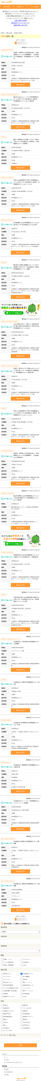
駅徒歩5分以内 (7, 1014)
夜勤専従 (25, 1019)
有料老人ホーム (7, 973)
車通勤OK (25, 1011)
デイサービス (6, 979)
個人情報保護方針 (8, 1072)
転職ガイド (20, 6)
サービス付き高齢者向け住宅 (10, 988)
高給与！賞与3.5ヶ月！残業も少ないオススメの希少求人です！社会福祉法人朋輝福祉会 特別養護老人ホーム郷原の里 (26, 370)
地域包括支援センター (28, 985)
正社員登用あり (27, 1028)
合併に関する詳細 (20, 20)
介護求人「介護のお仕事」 (7, 33)
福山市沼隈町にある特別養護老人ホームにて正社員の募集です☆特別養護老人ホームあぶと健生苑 (26, 498)
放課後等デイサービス (9, 996)
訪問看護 (5, 993)
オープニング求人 (7, 1030)
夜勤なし (5, 1019)
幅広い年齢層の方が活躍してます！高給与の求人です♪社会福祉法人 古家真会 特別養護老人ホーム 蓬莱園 (26, 141)
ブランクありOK (27, 1008)
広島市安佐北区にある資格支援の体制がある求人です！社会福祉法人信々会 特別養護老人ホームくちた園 (26, 599)
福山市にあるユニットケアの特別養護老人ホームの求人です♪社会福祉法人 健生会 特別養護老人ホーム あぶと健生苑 (26, 99)
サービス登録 (34, 6)
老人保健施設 (26, 976)
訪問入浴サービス (7, 982)
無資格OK (25, 1005)
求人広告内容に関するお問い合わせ (13, 1062)
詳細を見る (21, 84)
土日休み (5, 1022)
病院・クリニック (27, 982)
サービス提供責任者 (8, 962)
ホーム (6, 1057)
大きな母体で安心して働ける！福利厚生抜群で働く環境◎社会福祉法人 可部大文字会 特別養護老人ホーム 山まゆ (27, 326)
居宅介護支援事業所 (8, 985)
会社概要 (6, 1074)
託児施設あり (6, 1028)
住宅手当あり (26, 1025)
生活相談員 (25, 962)
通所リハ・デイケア (28, 991)
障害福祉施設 (26, 993)
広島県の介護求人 (18, 33)
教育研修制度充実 (7, 1016)
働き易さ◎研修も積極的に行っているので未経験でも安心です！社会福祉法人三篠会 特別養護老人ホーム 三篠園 (27, 267)
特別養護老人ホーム (28, 973)
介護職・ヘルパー (7, 959)
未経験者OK (6, 1008)
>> (25, 43)
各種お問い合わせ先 (20, 25)
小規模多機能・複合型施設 (10, 991)
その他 (24, 965)
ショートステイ (27, 988)
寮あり (5, 1025)
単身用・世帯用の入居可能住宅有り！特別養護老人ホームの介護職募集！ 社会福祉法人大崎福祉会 (26, 455)
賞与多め (5, 1005)
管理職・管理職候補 (8, 965)
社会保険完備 (26, 1014)
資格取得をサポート (28, 1016)
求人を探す (7, 6)
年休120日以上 (26, 1022)
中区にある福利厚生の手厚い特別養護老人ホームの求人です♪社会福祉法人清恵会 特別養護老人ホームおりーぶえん (26, 182)
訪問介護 (25, 979)
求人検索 (6, 1059)
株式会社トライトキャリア (20, 23)
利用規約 (6, 1069)
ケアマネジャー (27, 959)
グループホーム (7, 976)
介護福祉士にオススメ (9, 1011)
